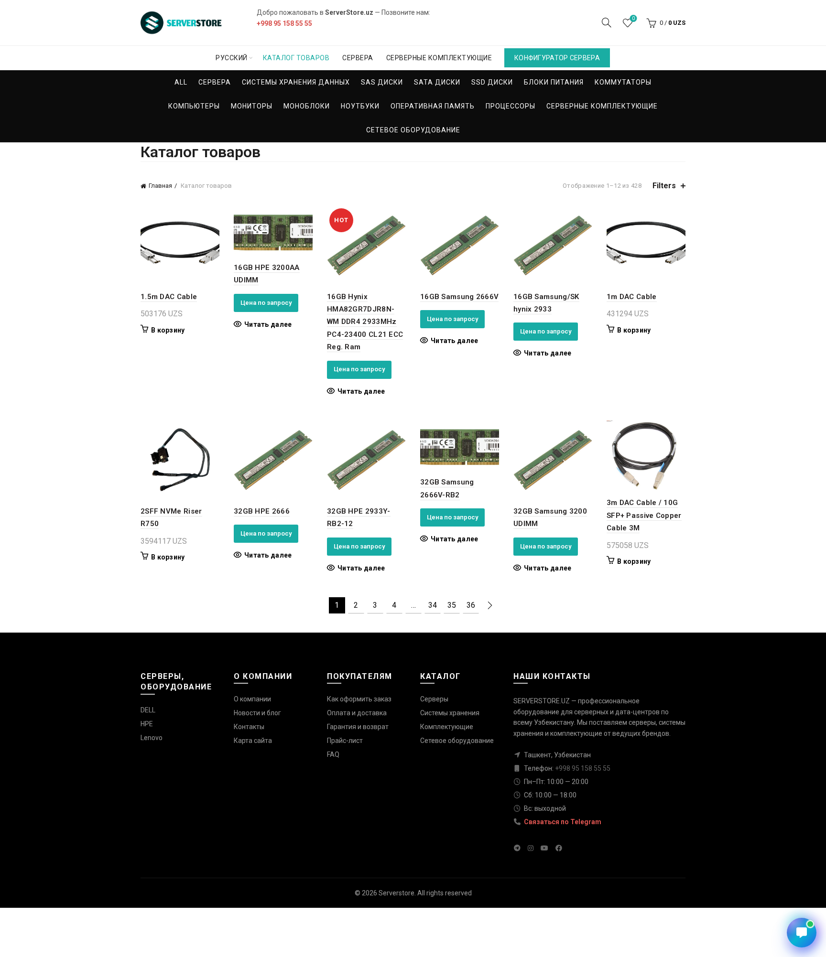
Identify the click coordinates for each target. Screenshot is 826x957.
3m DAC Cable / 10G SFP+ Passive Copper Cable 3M (644, 515)
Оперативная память (433, 106)
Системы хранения (449, 713)
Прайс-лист (345, 740)
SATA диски (437, 82)
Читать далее (268, 324)
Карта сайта (253, 740)
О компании (252, 699)
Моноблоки (306, 106)
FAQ (333, 754)
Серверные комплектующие (439, 58)
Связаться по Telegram (561, 822)
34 (432, 605)
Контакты (249, 727)
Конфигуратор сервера (557, 58)
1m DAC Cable (632, 296)
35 (451, 605)
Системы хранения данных (296, 82)
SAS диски (382, 82)
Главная (160, 185)
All (180, 82)
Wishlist (633, 18)
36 (471, 605)
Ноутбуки (360, 106)
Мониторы (251, 106)
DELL (148, 710)
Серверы (434, 699)
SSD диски (492, 82)
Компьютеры (194, 106)
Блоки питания (554, 82)
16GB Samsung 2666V (459, 296)
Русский (232, 58)
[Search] (606, 22)
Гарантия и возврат (358, 727)
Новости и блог (257, 713)
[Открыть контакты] (801, 932)
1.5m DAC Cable (169, 296)
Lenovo (152, 738)
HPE (147, 724)
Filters (664, 185)
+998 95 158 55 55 (284, 23)
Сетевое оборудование (413, 130)
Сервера (357, 58)
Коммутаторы (623, 82)
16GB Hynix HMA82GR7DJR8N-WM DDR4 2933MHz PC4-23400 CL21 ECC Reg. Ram (365, 322)
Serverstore (396, 893)
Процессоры (510, 106)
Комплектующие (446, 727)
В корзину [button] (168, 330)
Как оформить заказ (359, 699)
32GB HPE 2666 (262, 511)
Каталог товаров (296, 58)
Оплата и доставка (357, 713)
